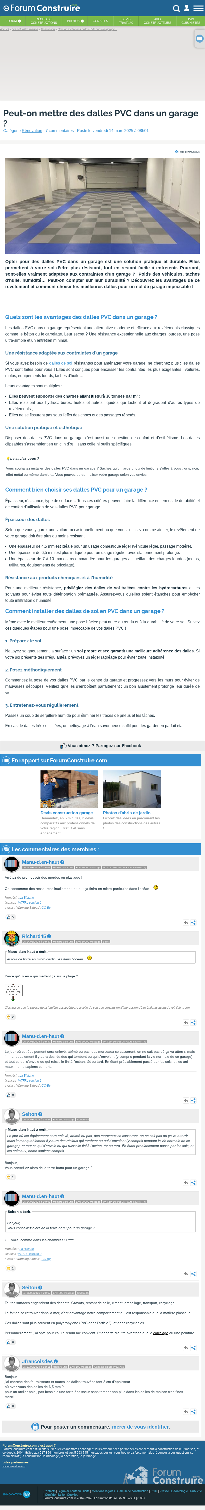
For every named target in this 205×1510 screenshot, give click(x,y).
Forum (11, 21)
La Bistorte (27, 897)
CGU (153, 1491)
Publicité (196, 1491)
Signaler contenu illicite (74, 1491)
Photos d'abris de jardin (126, 812)
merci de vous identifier (140, 1427)
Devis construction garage (66, 812)
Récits (44, 21)
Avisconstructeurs (157, 21)
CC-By (46, 907)
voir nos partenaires (13, 1466)
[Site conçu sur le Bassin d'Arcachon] (16, 1494)
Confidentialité (55, 1494)
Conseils (100, 21)
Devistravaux (126, 21)
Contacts (50, 1491)
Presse (164, 1491)
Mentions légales (103, 1491)
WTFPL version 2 (30, 902)
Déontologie (179, 1491)
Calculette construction (132, 1491)
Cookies (72, 1494)
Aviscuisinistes (191, 21)
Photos (73, 21)
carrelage (160, 1333)
